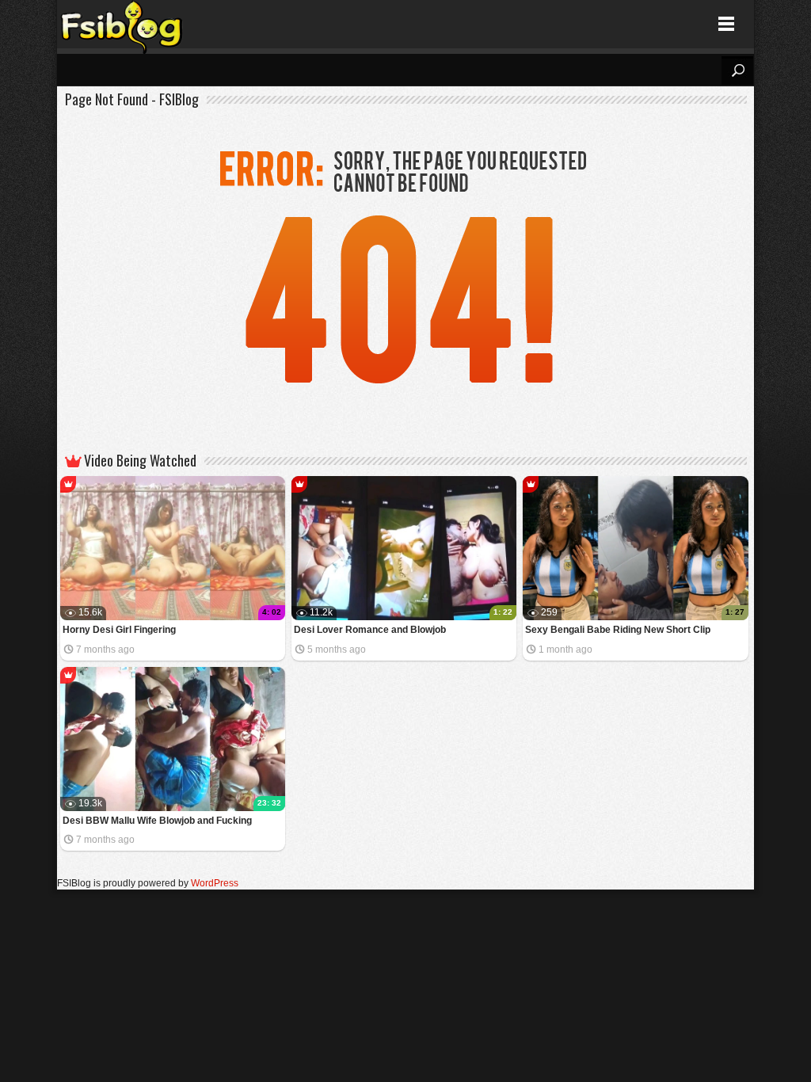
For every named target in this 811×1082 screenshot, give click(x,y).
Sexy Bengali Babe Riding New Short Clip (617, 629)
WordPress (214, 883)
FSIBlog (122, 24)
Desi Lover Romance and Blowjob (370, 629)
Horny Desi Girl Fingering (119, 629)
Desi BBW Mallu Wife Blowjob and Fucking (157, 820)
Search (737, 70)
